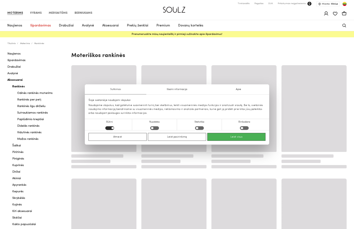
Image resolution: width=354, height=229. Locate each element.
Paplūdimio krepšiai (30, 119)
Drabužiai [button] (66, 25)
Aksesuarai (15, 80)
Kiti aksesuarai (22, 211)
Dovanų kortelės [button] (190, 25)
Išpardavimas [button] (40, 25)
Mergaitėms (58, 13)
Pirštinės (18, 152)
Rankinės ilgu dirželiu (31, 106)
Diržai (16, 171)
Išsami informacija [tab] (177, 89)
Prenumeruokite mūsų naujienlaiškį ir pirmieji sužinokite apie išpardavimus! (177, 34)
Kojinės (17, 204)
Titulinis (11, 43)
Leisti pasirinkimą (177, 137)
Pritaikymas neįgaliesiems (292, 3)
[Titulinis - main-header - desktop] (177, 8)
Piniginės (18, 158)
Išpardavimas (16, 60)
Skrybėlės (18, 198)
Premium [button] (163, 25)
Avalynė (12, 73)
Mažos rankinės (28, 139)
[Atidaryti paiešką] (344, 25)
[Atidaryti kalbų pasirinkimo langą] (345, 4)
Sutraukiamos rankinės (32, 112)
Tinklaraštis (244, 3)
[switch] (154, 128)
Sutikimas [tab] (115, 89)
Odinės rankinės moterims (35, 93)
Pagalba (258, 3)
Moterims (15, 13)
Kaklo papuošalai (24, 224)
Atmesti (117, 137)
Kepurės (18, 191)
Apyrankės (19, 185)
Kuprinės (18, 165)
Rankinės (18, 86)
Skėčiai (17, 217)
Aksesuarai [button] (110, 25)
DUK (270, 3)
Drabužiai (14, 66)
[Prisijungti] (326, 13)
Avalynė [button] (88, 25)
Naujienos (14, 53)
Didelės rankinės (28, 126)
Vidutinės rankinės (29, 132)
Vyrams (36, 13)
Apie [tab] (238, 89)
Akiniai (16, 178)
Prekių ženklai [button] (137, 25)
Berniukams (83, 13)
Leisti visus (236, 137)
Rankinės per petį (29, 99)
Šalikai (16, 145)
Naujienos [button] (14, 25)
